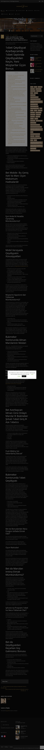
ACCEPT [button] (24, 376)
